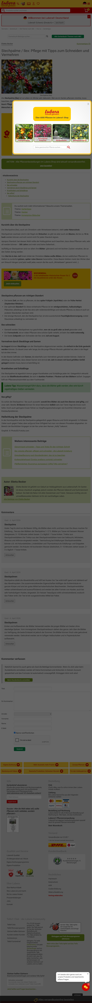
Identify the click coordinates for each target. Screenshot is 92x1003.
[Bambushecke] (61, 133)
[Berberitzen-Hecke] (79, 133)
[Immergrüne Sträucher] (42, 133)
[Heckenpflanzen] (24, 133)
